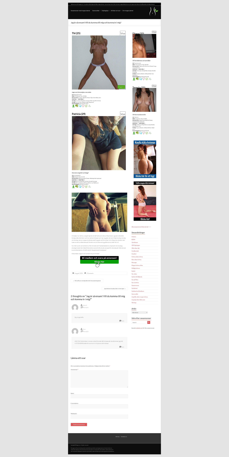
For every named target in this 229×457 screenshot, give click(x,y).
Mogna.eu (78, 445)
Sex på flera (135, 279)
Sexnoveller (95, 10)
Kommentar (74, 369)
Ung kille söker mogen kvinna (140, 297)
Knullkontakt (135, 251)
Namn (72, 393)
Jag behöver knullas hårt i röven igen (115, 288)
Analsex (134, 236)
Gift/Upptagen (136, 245)
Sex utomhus (135, 282)
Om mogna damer (127, 10)
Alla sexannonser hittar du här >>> (141, 227)
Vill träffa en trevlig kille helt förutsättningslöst (87, 280)
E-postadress (74, 403)
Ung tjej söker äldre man (138, 299)
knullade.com (139, 328)
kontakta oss (111, 451)
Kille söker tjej (135, 248)
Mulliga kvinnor (136, 268)
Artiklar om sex (115, 10)
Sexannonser (135, 285)
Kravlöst (134, 254)
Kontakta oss (124, 436)
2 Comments (90, 273)
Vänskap (134, 302)
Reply (122, 321)
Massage (134, 262)
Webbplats (74, 413)
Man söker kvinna (136, 259)
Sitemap (117, 436)
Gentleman (135, 242)
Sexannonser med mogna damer (80, 10)
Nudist (133, 271)
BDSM (133, 239)
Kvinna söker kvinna (137, 256)
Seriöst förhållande (137, 277)
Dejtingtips (105, 10)
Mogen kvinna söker (137, 265)
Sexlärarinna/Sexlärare (138, 291)
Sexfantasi (134, 288)
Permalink (85, 307)
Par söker (134, 274)
